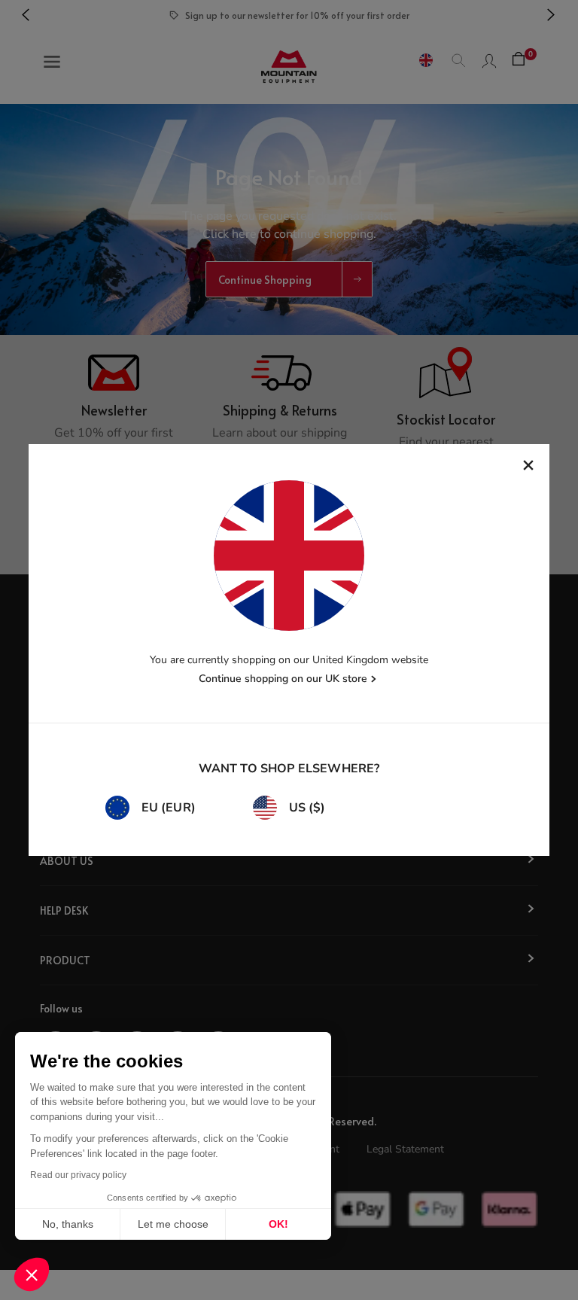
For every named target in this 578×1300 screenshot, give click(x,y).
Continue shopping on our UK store (283, 678)
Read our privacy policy (78, 1175)
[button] (32, 1274)
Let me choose (173, 1224)
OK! (278, 1224)
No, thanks (67, 1224)
